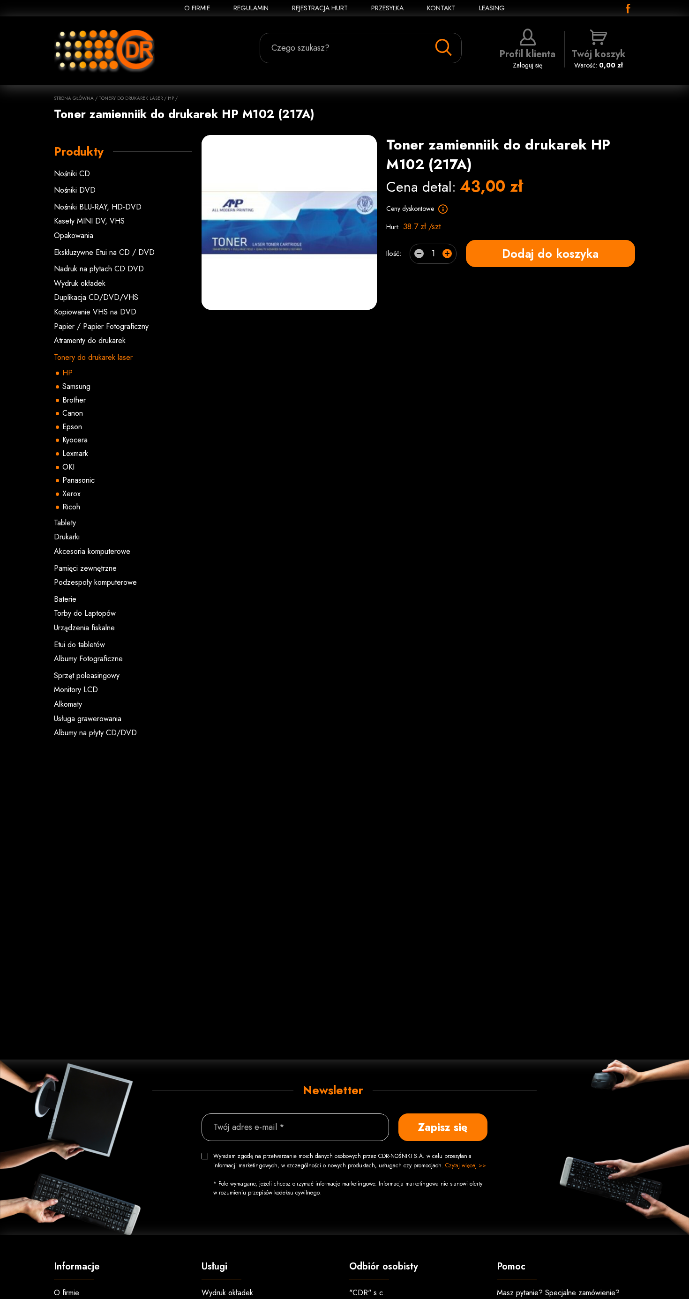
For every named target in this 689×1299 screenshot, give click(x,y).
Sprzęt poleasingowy (87, 675)
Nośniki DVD (75, 190)
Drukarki (67, 536)
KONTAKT (441, 8)
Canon (72, 413)
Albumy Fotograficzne (88, 658)
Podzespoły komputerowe (95, 582)
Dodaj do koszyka (550, 253)
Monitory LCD (76, 689)
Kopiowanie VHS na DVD (95, 311)
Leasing (492, 8)
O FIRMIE (197, 8)
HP (171, 98)
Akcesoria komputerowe (92, 551)
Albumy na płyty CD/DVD (95, 732)
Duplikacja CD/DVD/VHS (96, 297)
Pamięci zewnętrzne (85, 568)
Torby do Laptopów (85, 613)
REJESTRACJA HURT (320, 8)
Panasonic (78, 480)
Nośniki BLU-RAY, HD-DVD (98, 207)
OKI (68, 467)
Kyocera (75, 439)
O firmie (66, 1292)
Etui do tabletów (79, 644)
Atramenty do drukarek (90, 340)
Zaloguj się (527, 58)
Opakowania (73, 235)
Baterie (65, 599)
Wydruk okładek (79, 283)
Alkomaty (68, 704)
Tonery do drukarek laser (131, 98)
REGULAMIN (251, 8)
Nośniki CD (72, 173)
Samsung (76, 386)
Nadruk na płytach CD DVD (99, 268)
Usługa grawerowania (87, 718)
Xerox (71, 493)
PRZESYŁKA (387, 8)
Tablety (65, 522)
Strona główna (74, 98)
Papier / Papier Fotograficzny (101, 326)
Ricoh (71, 506)
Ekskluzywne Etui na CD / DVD (104, 252)
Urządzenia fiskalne (84, 627)
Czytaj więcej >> (465, 1165)
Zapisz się (442, 1127)
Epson (72, 426)
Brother (74, 400)
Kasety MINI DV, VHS (89, 221)
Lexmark (75, 453)
